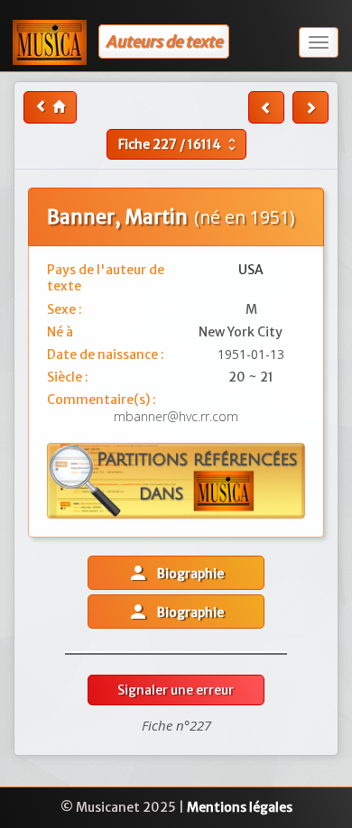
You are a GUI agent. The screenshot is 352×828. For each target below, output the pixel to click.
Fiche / (179, 144)
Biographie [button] (175, 573)
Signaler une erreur (175, 690)
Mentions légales (239, 807)
